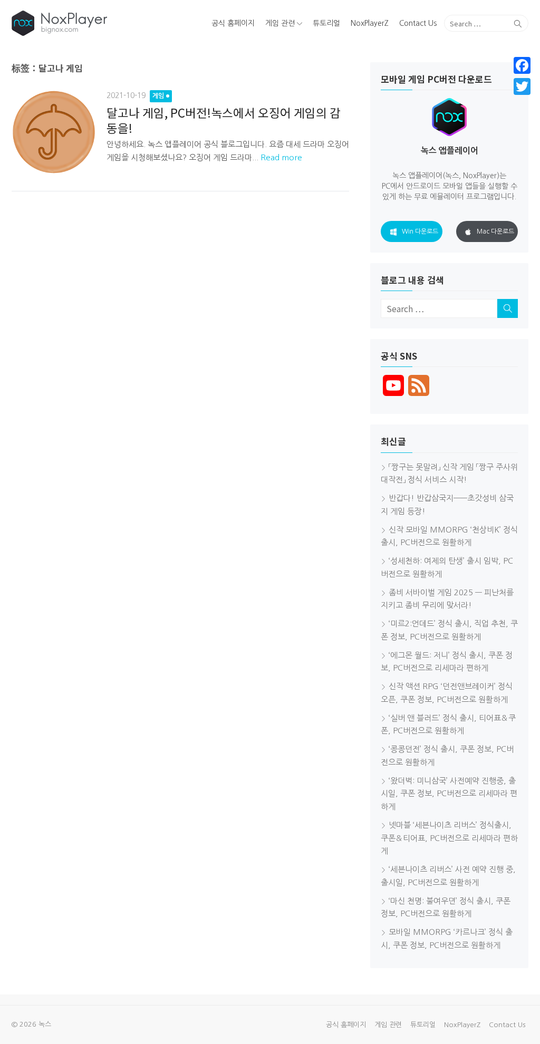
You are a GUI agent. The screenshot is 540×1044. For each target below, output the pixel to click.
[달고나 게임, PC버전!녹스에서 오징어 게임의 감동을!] (54, 132)
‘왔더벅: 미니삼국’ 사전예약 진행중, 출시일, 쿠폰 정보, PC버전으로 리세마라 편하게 (449, 794)
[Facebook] (522, 65)
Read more (281, 157)
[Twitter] (522, 86)
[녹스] (94, 23)
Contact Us (418, 23)
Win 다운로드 (420, 231)
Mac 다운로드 (495, 231)
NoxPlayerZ (370, 23)
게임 (158, 96)
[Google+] (522, 99)
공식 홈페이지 (233, 23)
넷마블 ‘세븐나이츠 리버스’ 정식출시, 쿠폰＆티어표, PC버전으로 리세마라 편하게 (449, 838)
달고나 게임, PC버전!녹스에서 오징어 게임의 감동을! (224, 120)
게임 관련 (280, 23)
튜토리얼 (326, 23)
